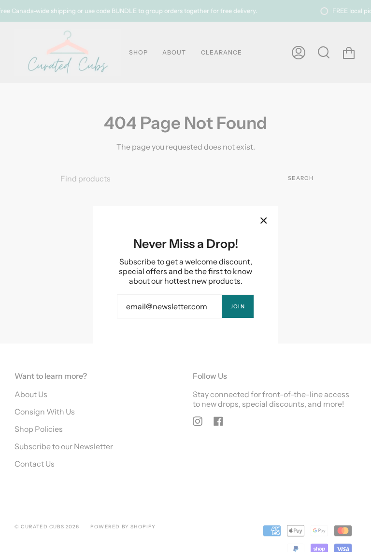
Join (237, 306)
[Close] (264, 220)
